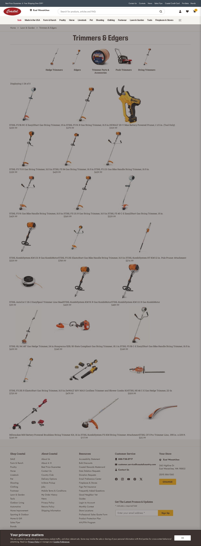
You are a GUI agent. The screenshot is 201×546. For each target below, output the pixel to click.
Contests (142, 3)
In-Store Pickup (48, 482)
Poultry (13, 467)
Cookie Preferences (61, 541)
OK (182, 538)
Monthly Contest (86, 506)
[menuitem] (19, 20)
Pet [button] (91, 20)
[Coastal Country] (12, 11)
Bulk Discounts (85, 463)
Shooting (14, 482)
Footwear (14, 490)
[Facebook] (116, 479)
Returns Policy (47, 506)
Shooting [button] (100, 20)
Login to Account (87, 502)
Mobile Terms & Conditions (53, 490)
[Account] (180, 11)
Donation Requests (87, 474)
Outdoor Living (17, 502)
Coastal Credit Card (172, 3)
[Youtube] (128, 479)
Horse (13, 471)
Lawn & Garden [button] (137, 20)
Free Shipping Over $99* (33, 3)
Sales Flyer (159, 3)
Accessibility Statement (89, 459)
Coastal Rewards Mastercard (92, 467)
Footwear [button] (122, 20)
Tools (12, 498)
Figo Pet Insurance (87, 486)
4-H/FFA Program (87, 522)
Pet (11, 478)
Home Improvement (19, 510)
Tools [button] (149, 20)
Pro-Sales (185, 3)
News (150, 3)
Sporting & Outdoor (19, 514)
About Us (45, 459)
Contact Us (133, 3)
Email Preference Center (90, 478)
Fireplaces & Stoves (88, 482)
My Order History (49, 494)
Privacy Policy (47, 502)
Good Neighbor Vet (88, 494)
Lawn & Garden (27, 27)
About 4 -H (46, 463)
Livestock (14, 474)
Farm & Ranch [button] (49, 20)
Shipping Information (51, 510)
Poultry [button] (62, 20)
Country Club (47, 474)
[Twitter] (141, 479)
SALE (12, 459)
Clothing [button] (111, 20)
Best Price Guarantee (13, 3)
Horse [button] (72, 20)
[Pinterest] (134, 479)
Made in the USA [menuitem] (32, 20)
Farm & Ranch (16, 463)
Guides (82, 498)
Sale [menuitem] (19, 20)
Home (13, 27)
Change (168, 481)
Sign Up (165, 513)
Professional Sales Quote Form (93, 514)
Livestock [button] (82, 20)
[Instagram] (122, 479)
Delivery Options (49, 478)
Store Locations (86, 510)
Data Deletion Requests (89, 471)
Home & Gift (16, 518)
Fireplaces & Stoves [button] (164, 20)
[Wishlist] (187, 11)
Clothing (14, 486)
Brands (193, 3)
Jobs (43, 486)
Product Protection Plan (90, 518)
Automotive (15, 506)
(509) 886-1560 (166, 474)
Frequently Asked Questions (91, 490)
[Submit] (161, 11)
